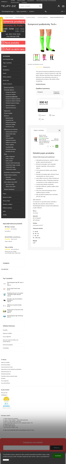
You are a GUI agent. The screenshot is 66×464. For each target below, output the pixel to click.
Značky (5, 215)
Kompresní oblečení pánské (13, 98)
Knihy (5, 154)
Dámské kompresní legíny (12, 103)
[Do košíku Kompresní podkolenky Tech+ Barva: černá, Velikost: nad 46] (56, 146)
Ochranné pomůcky (11, 149)
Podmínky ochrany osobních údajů (9, 376)
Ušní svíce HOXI (10, 184)
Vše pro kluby (6, 200)
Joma (4, 211)
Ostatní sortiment (7, 84)
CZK (62, 11)
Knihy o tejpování (10, 156)
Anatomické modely (11, 169)
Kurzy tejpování (7, 336)
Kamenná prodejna (15, 2)
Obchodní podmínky (6, 373)
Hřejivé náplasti (10, 144)
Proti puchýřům (10, 138)
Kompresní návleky (11, 94)
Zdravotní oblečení (10, 105)
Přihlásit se (56, 447)
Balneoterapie (9, 118)
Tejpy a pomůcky (7, 63)
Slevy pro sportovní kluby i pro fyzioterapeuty (10, 340)
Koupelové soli (9, 120)
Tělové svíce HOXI (10, 186)
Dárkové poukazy (7, 208)
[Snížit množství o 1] (48, 146)
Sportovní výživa (7, 197)
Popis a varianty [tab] (39, 130)
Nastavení (5, 459)
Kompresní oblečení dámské (13, 101)
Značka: (39, 64)
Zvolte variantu (43, 110)
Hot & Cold (6, 80)
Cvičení (5, 66)
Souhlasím (58, 455)
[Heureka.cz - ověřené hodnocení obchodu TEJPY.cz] (33, 403)
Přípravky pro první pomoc (11, 129)
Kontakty (5, 330)
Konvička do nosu (10, 151)
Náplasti (8, 136)
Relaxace (6, 115)
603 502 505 (4, 392)
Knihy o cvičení (9, 158)
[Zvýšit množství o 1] (53, 146)
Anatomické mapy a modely (13, 165)
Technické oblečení (9, 90)
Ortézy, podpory (7, 77)
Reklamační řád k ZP (6, 371)
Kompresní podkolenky (11, 96)
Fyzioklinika (24, 2)
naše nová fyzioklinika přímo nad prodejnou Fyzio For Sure (19, 430)
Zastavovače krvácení (11, 131)
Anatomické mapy (10, 167)
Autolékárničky (9, 147)
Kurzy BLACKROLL (5, 383)
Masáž (4, 73)
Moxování (8, 177)
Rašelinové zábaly (10, 124)
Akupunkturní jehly (10, 179)
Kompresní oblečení (11, 92)
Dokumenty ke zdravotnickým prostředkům (11, 369)
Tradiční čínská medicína (10, 175)
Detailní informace (40, 84)
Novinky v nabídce (7, 204)
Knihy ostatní (9, 160)
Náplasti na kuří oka (11, 142)
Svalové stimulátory (9, 189)
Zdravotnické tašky (11, 134)
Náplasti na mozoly (11, 140)
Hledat (40, 6)
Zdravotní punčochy (11, 107)
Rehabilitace (6, 70)
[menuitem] (8, 11)
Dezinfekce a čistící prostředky (12, 172)
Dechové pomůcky (9, 87)
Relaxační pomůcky (11, 122)
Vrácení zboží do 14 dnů (6, 367)
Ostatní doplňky (8, 113)
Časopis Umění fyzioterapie (13, 163)
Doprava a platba (7, 333)
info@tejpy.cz (4, 395)
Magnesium (7, 111)
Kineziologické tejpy (8, 59)
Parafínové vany (10, 126)
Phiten (4, 193)
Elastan (38, 220)
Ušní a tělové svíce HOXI (10, 182)
